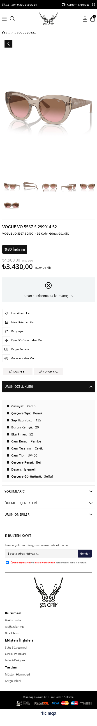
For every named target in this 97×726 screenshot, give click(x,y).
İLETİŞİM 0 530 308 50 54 (21, 4)
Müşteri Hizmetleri (17, 674)
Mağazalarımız (14, 627)
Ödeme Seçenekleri (21, 503)
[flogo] (49, 592)
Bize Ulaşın (12, 633)
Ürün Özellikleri (19, 386)
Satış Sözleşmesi (16, 647)
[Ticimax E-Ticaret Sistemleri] (49, 714)
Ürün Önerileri (17, 514)
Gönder (85, 553)
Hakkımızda (13, 620)
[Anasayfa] (6, 32)
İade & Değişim (15, 660)
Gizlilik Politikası (15, 654)
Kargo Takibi (13, 681)
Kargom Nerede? (77, 4)
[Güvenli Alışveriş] (54, 703)
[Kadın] (12, 32)
